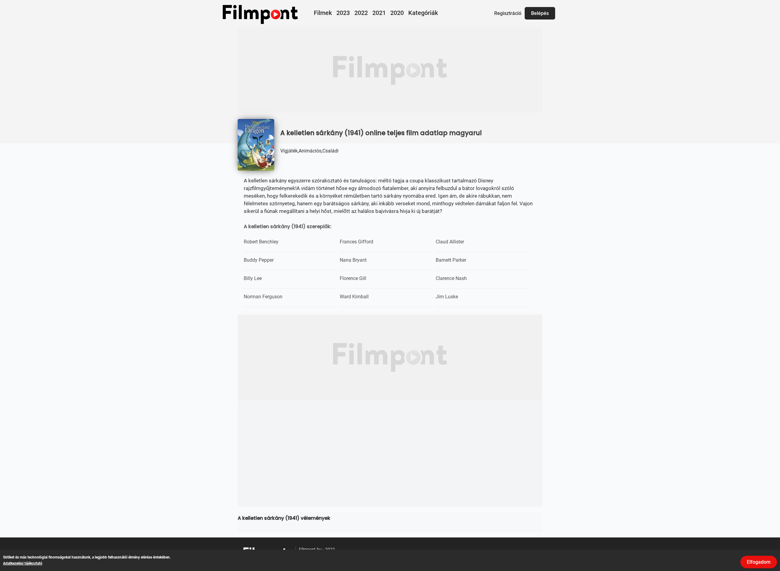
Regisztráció (507, 13)
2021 (379, 12)
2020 (397, 12)
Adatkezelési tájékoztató (22, 563)
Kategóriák (423, 12)
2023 (343, 12)
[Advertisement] (390, 70)
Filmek (323, 12)
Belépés (540, 13)
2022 (361, 12)
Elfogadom (759, 562)
